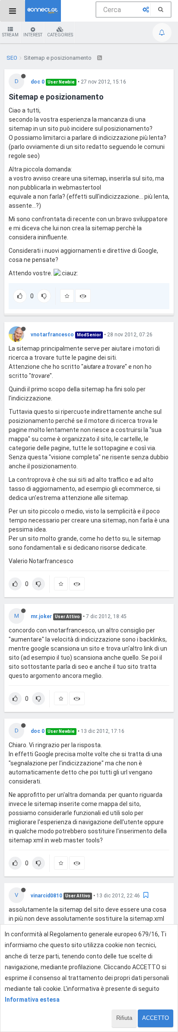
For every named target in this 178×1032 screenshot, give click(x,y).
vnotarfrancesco (52, 335)
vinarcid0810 (46, 896)
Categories (60, 34)
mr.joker (41, 616)
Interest (32, 34)
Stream (10, 34)
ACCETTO (155, 1018)
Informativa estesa (32, 999)
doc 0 (37, 82)
